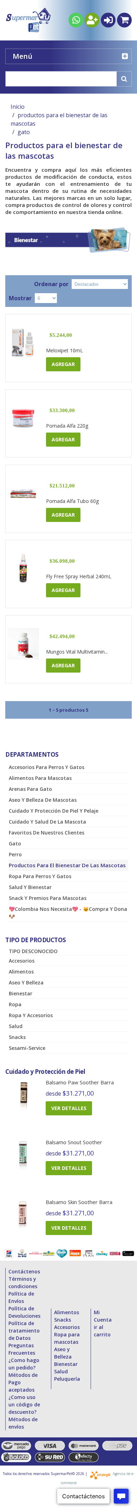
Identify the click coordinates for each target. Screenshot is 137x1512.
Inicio (18, 107)
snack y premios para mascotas (47, 898)
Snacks (17, 1037)
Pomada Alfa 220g (67, 425)
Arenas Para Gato (30, 789)
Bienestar (20, 993)
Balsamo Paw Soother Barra (80, 1082)
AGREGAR (63, 364)
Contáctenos (24, 1271)
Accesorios (21, 960)
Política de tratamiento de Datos (24, 1330)
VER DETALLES (68, 1108)
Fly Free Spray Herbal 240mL (78, 576)
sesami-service (27, 1048)
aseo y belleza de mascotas (43, 799)
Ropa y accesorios (31, 1015)
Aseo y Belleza (26, 982)
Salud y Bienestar (30, 887)
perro (15, 854)
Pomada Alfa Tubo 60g (72, 501)
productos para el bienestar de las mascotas (67, 865)
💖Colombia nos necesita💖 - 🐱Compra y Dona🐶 (68, 913)
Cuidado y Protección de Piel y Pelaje (53, 810)
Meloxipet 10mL (64, 350)
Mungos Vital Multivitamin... (77, 651)
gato (15, 843)
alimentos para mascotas (40, 778)
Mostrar (20, 298)
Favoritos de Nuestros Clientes (46, 832)
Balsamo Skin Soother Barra (79, 1201)
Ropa (15, 1004)
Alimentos (21, 971)
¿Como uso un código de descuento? (24, 1404)
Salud (15, 1026)
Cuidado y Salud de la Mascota (47, 821)
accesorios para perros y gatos (46, 767)
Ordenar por (51, 284)
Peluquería (67, 1378)
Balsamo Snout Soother (74, 1142)
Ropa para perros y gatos (40, 876)
